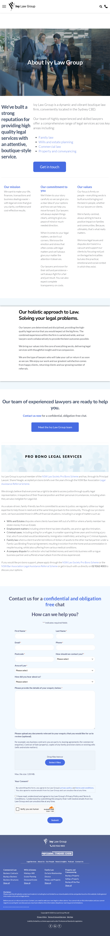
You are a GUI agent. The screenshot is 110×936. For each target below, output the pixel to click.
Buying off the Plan (72, 882)
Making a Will (29, 873)
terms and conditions (85, 788)
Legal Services (31, 862)
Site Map (70, 917)
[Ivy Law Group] (22, 6)
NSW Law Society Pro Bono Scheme (60, 476)
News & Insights (61, 862)
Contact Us (79, 862)
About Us (41, 862)
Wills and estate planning (56, 142)
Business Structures (11, 880)
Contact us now (32, 415)
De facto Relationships (53, 873)
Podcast (71, 862)
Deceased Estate (30, 880)
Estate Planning (30, 877)
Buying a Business (10, 877)
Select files (55, 762)
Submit (55, 820)
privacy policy (66, 788)
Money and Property (53, 880)
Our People (50, 862)
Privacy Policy (42, 917)
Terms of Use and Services (57, 917)
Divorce (48, 877)
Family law (46, 137)
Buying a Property (72, 876)
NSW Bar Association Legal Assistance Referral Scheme (29, 566)
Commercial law (50, 147)
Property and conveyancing (57, 151)
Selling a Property (72, 879)
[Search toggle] (101, 6)
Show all (6, 883)
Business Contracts (10, 873)
